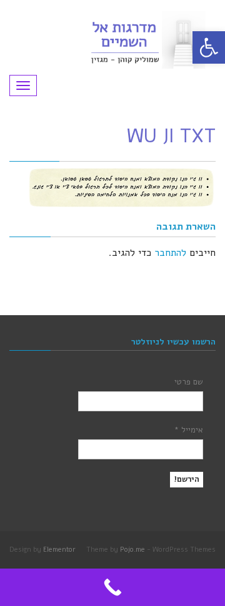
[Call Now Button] (112, 587)
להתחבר (170, 253)
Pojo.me (132, 549)
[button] (208, 47)
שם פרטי (188, 382)
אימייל (188, 430)
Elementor (59, 549)
